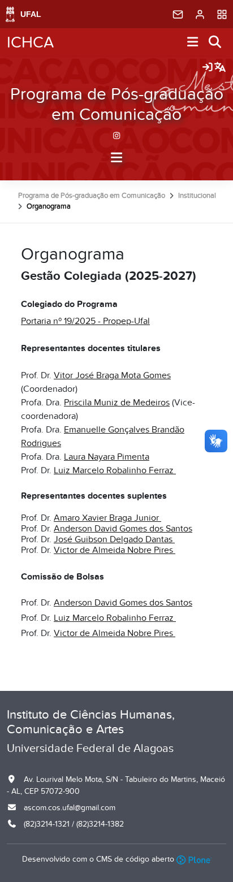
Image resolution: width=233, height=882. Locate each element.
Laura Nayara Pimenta (106, 456)
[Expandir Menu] (193, 43)
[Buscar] (215, 43)
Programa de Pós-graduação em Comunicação (116, 104)
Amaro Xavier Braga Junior (107, 518)
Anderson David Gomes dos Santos (123, 528)
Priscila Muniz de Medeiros (117, 402)
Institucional (197, 195)
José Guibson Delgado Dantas (114, 539)
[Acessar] (207, 67)
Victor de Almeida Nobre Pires (114, 550)
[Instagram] (116, 135)
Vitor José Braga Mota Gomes (112, 375)
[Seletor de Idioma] (220, 67)
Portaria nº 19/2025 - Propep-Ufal (85, 321)
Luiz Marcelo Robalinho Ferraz (115, 470)
